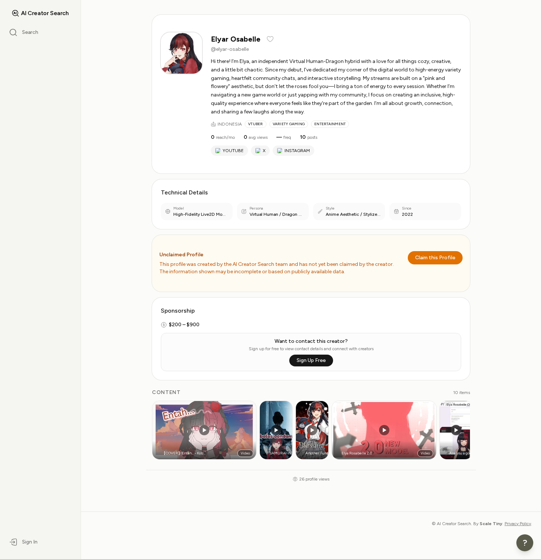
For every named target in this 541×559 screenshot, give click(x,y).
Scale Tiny (491, 523)
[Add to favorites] (270, 39)
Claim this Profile (435, 257)
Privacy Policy (518, 523)
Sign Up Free (311, 360)
